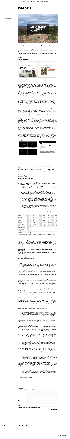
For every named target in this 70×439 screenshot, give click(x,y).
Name (19, 400)
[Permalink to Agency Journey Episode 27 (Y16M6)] (38, 42)
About (21, 1)
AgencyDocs (41, 169)
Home (18, 1)
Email (19, 402)
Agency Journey (32, 1)
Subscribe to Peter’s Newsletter (44, 1)
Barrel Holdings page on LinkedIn (32, 162)
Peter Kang (24, 7)
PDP (44, 85)
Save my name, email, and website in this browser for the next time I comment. (29, 407)
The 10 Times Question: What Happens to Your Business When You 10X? (26, 418)
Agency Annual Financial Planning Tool (61, 418)
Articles (28, 1)
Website (19, 405)
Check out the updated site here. (49, 137)
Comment (19, 391)
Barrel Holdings (37, 1)
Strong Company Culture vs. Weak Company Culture (38, 308)
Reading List (24, 1)
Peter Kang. (64, 435)
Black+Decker (39, 84)
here (30, 54)
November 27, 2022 (6, 18)
